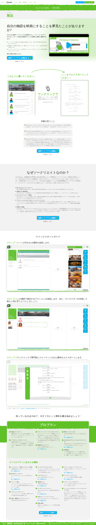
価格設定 (25, 2)
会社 (35, 2)
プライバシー (85, 523)
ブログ (30, 2)
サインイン (90, 2)
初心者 (22, 408)
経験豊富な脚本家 (30, 408)
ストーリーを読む (42, 7)
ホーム (15, 2)
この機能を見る (42, 449)
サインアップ (80, 2)
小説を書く (56, 7)
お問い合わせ (91, 523)
